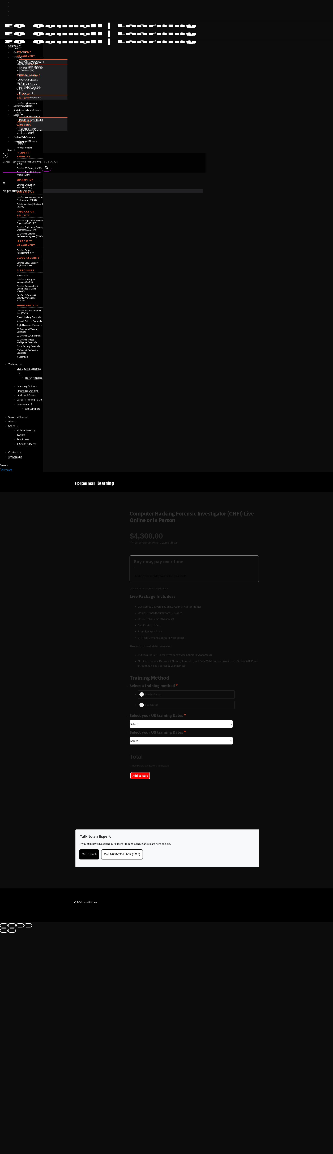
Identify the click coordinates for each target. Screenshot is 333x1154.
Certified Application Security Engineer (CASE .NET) (30, 222)
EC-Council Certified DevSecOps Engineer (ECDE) (30, 235)
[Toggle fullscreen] (12, 925)
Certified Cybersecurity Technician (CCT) (27, 105)
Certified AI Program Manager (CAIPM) (26, 281)
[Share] (20, 925)
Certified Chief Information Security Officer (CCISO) (29, 62)
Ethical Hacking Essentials (29, 317)
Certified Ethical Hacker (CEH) (27, 81)
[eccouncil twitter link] (12, 2)
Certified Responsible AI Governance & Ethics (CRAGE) (27, 289)
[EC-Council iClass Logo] (101, 34)
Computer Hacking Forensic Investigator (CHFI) (30, 132)
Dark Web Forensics (26, 137)
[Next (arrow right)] (12, 931)
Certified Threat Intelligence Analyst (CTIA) (29, 173)
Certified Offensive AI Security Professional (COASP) (26, 298)
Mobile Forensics (24, 147)
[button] (44, 62)
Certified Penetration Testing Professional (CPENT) (30, 199)
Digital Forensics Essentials (29, 325)
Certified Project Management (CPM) (26, 251)
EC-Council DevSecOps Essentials (27, 351)
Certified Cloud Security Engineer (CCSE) (27, 264)
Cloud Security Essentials (28, 346)
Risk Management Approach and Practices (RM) (30, 69)
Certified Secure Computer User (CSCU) (29, 312)
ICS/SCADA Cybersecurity (28, 116)
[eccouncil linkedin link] (12, 15)
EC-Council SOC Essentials (29, 335)
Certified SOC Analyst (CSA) (29, 168)
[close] (5, 157)
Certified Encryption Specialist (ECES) (26, 186)
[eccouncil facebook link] (12, 6)
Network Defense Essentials (29, 321)
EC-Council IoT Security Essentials (28, 330)
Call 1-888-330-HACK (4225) (122, 854)
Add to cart (140, 776)
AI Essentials (22, 275)
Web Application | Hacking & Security (30, 205)
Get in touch (89, 854)
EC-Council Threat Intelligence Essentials (27, 341)
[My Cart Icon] (103, 182)
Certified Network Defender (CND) (29, 111)
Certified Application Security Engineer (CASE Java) (30, 228)
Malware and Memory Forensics (27, 142)
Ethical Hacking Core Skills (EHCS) (29, 88)
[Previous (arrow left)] (4, 931)
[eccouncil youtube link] (12, 11)
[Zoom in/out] (4, 925)
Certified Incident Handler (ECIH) (28, 163)
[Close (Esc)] (28, 925)
